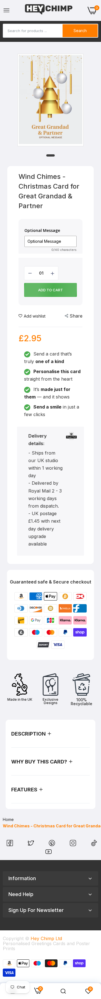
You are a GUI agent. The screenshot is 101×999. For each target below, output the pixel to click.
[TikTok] (94, 844)
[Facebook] (10, 844)
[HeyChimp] (49, 10)
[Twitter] (31, 844)
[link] (63, 991)
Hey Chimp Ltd (46, 938)
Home (8, 819)
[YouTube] (48, 853)
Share (76, 316)
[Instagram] (73, 844)
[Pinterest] (52, 844)
